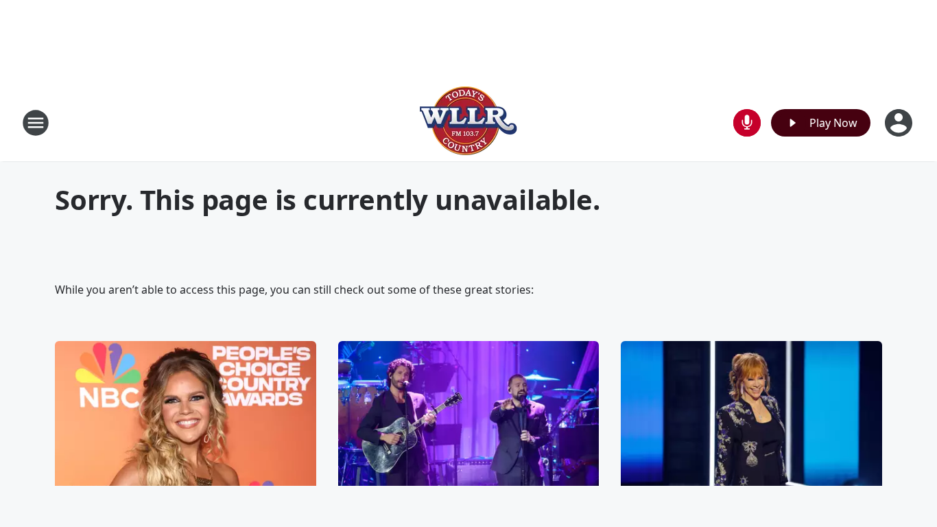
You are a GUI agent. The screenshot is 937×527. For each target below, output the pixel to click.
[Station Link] (468, 122)
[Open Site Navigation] (35, 123)
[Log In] (900, 123)
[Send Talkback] (747, 123)
